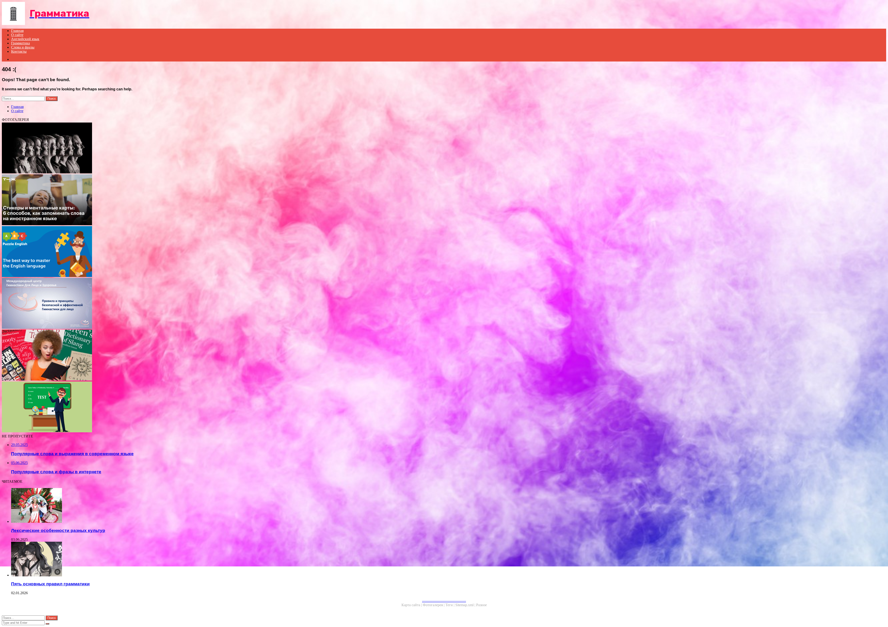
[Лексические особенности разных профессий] (140, 148)
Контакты (19, 51)
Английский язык (25, 39)
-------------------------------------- (444, 601)
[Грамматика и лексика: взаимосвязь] (140, 407)
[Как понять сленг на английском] (140, 355)
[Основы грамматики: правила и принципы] (140, 304)
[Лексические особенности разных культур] (145, 506)
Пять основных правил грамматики (50, 583)
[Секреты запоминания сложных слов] (140, 200)
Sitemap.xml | (465, 605)
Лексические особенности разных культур (58, 530)
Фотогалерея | (434, 605)
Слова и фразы (22, 47)
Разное (481, 605)
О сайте (17, 35)
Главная (17, 31)
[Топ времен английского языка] (140, 252)
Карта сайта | (412, 605)
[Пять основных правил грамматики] (145, 559)
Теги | (450, 605)
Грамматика (20, 43)
